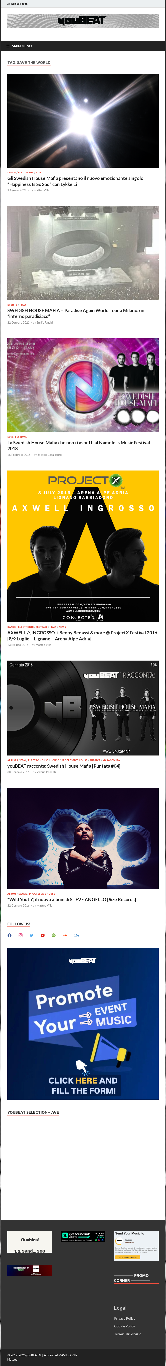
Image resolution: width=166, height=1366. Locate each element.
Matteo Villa (41, 190)
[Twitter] (31, 935)
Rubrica (95, 760)
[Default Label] (42, 935)
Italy (23, 304)
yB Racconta (111, 760)
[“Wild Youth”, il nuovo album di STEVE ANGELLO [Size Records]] (83, 839)
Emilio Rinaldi (45, 322)
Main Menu (22, 46)
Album (11, 893)
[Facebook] (9, 935)
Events (12, 304)
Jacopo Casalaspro (50, 454)
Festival (21, 437)
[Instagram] (20, 935)
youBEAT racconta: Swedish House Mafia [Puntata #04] (63, 765)
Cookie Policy (124, 1326)
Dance (11, 172)
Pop (38, 172)
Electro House (38, 760)
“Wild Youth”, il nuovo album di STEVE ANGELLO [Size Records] (71, 899)
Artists (12, 760)
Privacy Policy (124, 1318)
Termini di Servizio (127, 1334)
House (55, 760)
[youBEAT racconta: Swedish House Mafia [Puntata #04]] (83, 709)
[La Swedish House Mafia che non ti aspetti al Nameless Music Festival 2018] (83, 385)
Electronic (26, 172)
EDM (10, 437)
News (62, 627)
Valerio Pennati (46, 772)
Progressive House (74, 760)
